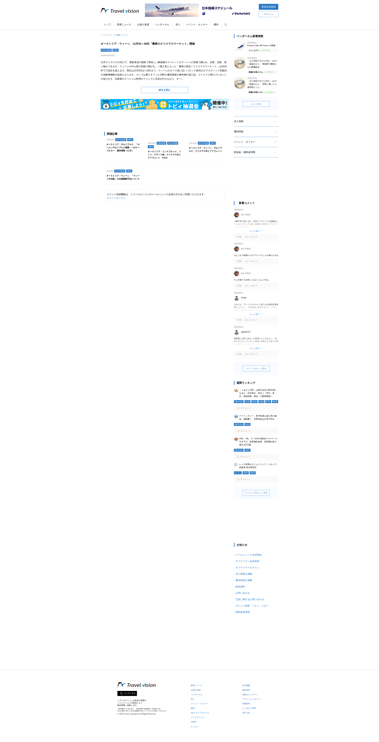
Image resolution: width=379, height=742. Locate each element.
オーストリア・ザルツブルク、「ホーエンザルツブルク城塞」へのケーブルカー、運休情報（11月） (123, 147)
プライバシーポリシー (252, 699)
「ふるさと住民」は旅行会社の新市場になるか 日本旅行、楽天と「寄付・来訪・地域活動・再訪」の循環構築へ (258, 393)
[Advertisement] (256, 181)
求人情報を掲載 (244, 574)
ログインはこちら (116, 198)
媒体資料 (240, 586)
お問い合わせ (243, 593)
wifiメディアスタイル (200, 713)
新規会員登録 (268, 6)
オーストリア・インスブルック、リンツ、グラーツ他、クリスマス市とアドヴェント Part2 (164, 154)
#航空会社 (239, 450)
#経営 (275, 402)
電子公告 (246, 713)
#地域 (261, 402)
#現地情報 (161, 143)
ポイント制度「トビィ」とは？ (252, 605)
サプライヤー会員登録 (247, 561)
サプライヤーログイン (247, 567)
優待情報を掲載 (244, 580)
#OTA (268, 402)
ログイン (268, 14)
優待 (216, 24)
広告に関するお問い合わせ (250, 599)
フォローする (129, 693)
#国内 (254, 402)
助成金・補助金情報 (244, 152)
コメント (245, 408)
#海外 (115, 50)
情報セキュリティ (250, 694)
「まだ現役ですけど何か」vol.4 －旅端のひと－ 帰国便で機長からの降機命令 (262, 64)
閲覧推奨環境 (243, 612)
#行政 (247, 402)
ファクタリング (197, 717)
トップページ (106, 35)
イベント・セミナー (197, 24)
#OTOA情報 (106, 50)
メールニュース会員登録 (249, 555)
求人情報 (238, 121)
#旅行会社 (239, 402)
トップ (107, 24)
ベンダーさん (162, 24)
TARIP (193, 722)
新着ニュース (124, 24)
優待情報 (238, 131)
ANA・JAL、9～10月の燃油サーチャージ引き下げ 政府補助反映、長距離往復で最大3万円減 (258, 441)
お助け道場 (143, 24)
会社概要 (246, 685)
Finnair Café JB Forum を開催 (261, 45)
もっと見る (256, 104)
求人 (177, 24)
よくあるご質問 (249, 708)
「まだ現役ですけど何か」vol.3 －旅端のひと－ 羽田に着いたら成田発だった (262, 84)
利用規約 (246, 703)
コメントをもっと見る (256, 368)
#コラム (238, 473)
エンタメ (195, 726)
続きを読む (165, 90)
